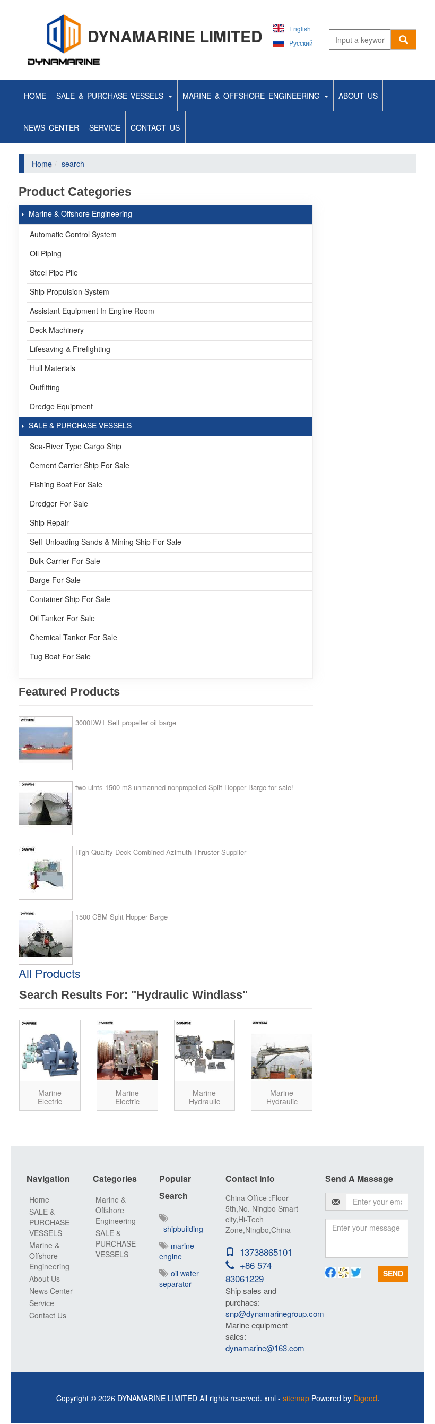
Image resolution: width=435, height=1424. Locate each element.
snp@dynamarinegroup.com (274, 1313)
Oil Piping (46, 253)
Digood (365, 1398)
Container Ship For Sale (70, 599)
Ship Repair (49, 522)
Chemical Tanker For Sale (73, 637)
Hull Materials (52, 368)
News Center (51, 127)
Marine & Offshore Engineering (252, 95)
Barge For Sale (55, 579)
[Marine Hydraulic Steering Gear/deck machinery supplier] (205, 1050)
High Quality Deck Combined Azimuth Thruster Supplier (160, 852)
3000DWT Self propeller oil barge (125, 722)
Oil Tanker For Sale (62, 618)
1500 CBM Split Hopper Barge (121, 917)
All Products (50, 973)
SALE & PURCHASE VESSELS (111, 95)
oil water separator (179, 1278)
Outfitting (45, 387)
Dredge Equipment (61, 406)
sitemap (296, 1398)
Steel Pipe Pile (54, 272)
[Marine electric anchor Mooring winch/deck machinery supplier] (127, 1050)
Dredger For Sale (59, 503)
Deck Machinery (57, 329)
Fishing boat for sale (66, 484)
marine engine (176, 1251)
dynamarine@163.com (264, 1347)
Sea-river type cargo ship (75, 446)
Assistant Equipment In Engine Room (92, 310)
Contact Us (155, 127)
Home (35, 95)
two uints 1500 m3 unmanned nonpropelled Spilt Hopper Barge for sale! (184, 787)
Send (393, 1273)
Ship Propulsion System (69, 291)
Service (104, 127)
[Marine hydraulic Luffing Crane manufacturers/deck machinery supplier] (281, 1050)
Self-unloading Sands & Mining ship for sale (105, 541)
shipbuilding (181, 1228)
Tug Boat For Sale (60, 656)
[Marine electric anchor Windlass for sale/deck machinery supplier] (50, 1050)
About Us (358, 95)
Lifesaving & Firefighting (70, 349)
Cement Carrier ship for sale (79, 465)
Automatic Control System (73, 234)
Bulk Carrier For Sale (65, 560)
